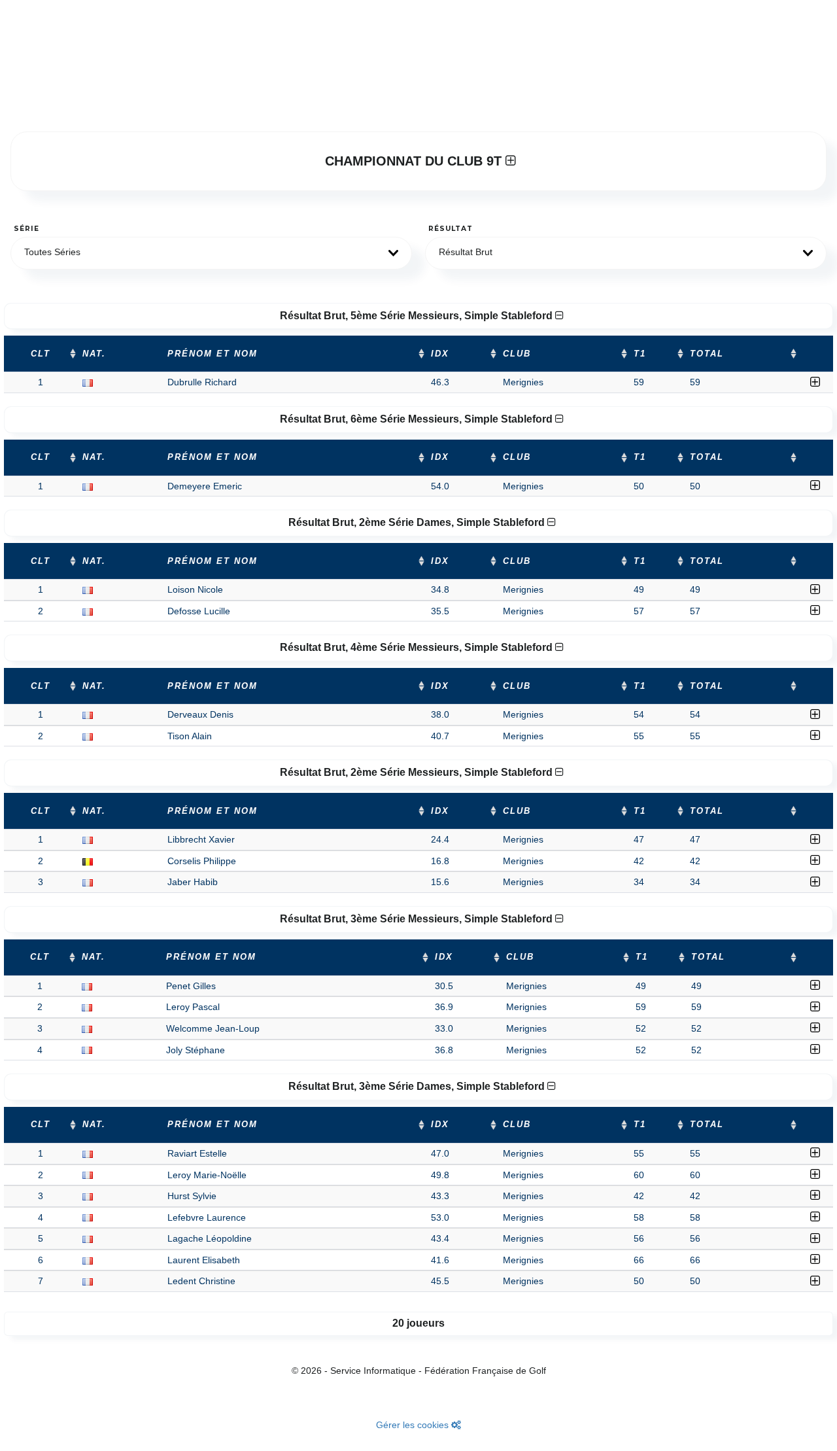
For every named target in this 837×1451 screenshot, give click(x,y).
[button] (211, 253)
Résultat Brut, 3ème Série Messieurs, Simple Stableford (417, 918)
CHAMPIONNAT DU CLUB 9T (415, 161)
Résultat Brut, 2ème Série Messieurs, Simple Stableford (417, 772)
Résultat (450, 228)
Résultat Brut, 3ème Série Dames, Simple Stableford (417, 1086)
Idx (440, 353)
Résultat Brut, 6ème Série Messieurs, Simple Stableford (417, 419)
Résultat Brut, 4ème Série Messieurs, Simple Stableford (417, 647)
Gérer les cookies (413, 1425)
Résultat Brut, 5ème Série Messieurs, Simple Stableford (417, 315)
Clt (40, 353)
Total (707, 353)
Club (517, 353)
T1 (640, 353)
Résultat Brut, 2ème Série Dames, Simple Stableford (417, 522)
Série (26, 228)
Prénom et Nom (212, 353)
